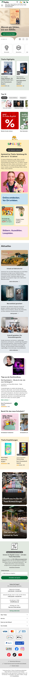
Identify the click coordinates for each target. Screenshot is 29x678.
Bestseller (6, 48)
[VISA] (4, 631)
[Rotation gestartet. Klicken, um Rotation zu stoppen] (19, 39)
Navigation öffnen (2, 5)
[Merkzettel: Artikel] (23, 2)
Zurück (23, 39)
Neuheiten (18, 48)
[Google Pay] (9, 637)
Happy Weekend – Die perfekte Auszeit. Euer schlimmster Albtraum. (8, 74)
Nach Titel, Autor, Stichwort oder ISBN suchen (15, 4)
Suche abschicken (9, 6)
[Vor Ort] (17, 2)
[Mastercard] (12, 631)
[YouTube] (20, 655)
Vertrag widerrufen (14, 610)
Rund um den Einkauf (6, 622)
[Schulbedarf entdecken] (10, 423)
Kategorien (23, 97)
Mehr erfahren (5, 400)
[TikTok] (14, 655)
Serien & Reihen (13, 97)
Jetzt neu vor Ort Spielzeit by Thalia (14, 522)
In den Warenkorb (16, 404)
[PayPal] (9, 643)
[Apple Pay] (19, 637)
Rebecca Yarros (6, 104)
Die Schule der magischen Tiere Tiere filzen (7, 215)
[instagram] (22, 649)
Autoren (4, 97)
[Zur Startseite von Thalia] (8, 2)
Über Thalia (4, 615)
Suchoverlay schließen (9, 5)
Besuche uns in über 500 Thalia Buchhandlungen (14, 488)
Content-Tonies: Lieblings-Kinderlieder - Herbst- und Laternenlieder (21, 215)
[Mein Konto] (20, 2)
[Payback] (19, 643)
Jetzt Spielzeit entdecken (14, 150)
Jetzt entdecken (14, 24)
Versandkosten (15, 676)
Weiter (26, 39)
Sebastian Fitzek (18, 104)
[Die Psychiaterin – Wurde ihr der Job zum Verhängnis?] (14, 374)
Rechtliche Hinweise (14, 567)
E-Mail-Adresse (5, 570)
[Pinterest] (9, 655)
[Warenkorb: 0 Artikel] (26, 2)
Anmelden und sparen (14, 577)
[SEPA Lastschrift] (22, 631)
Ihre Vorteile (4, 626)
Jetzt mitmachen (13, 281)
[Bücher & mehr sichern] (10, 122)
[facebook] (17, 649)
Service (3, 618)
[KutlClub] (9, 649)
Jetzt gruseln (13, 313)
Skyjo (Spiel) (8, 454)
